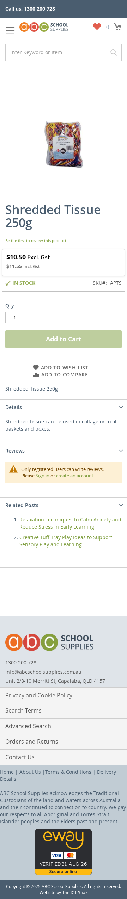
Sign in (42, 475)
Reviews (15, 450)
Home (7, 771)
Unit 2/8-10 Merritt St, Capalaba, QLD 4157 (55, 681)
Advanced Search (28, 726)
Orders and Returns (31, 741)
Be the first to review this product (35, 240)
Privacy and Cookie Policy (38, 695)
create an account (74, 475)
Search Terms (23, 710)
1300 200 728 (20, 662)
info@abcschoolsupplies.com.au (43, 671)
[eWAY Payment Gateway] (63, 872)
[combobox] (63, 52)
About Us (30, 771)
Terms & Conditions (68, 771)
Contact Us (20, 757)
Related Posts (21, 505)
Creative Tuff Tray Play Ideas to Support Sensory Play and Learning (65, 541)
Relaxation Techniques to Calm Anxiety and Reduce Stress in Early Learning (70, 523)
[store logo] (43, 25)
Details (13, 407)
